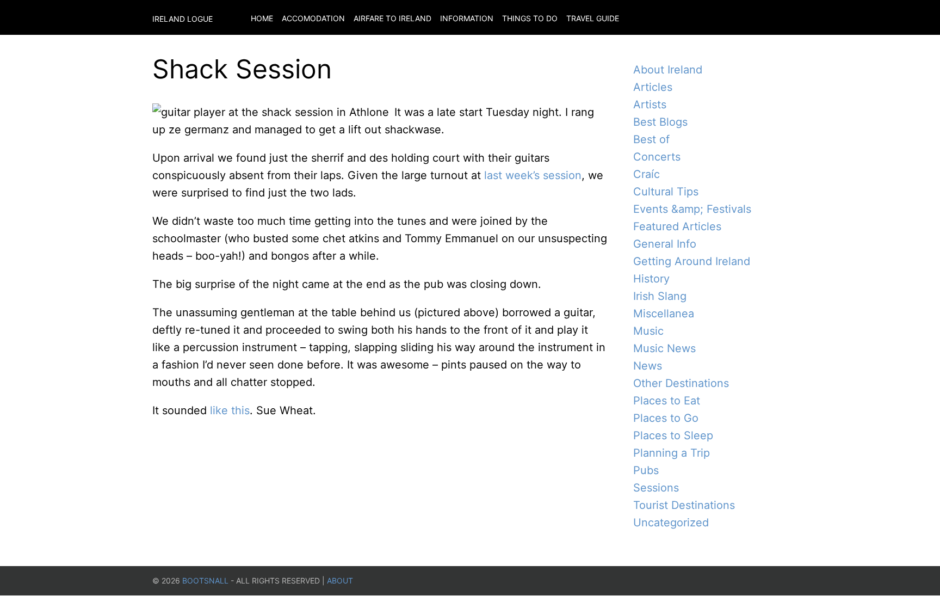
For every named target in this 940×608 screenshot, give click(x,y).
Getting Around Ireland (691, 261)
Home (262, 18)
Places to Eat (666, 400)
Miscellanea (663, 313)
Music (648, 330)
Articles (652, 87)
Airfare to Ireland (392, 18)
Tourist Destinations (684, 505)
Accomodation (313, 18)
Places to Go (665, 418)
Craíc (646, 174)
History (651, 278)
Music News (664, 348)
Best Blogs (660, 121)
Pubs (646, 470)
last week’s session (533, 175)
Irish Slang (660, 296)
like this (230, 410)
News (647, 365)
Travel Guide (592, 18)
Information (466, 18)
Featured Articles (677, 226)
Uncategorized (671, 522)
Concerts (657, 156)
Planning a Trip (671, 452)
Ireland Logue (182, 18)
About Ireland (667, 69)
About (340, 580)
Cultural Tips (665, 191)
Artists (649, 104)
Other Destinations (681, 383)
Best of (651, 139)
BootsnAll (205, 580)
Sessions (656, 487)
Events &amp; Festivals (692, 209)
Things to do (530, 18)
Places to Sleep (673, 435)
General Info (664, 243)
